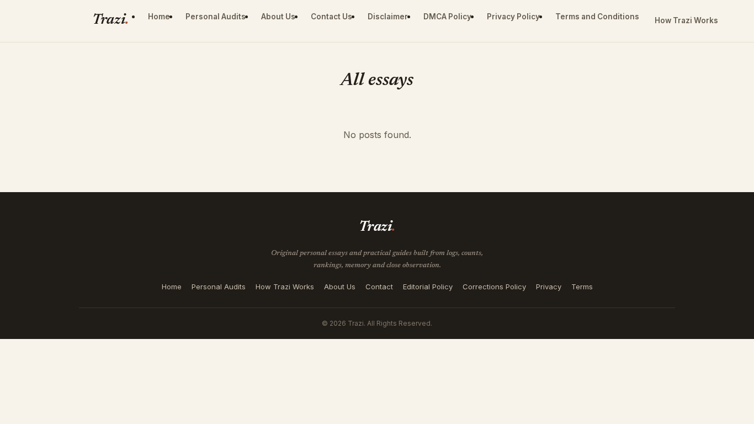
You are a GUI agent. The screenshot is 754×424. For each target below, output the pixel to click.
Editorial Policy (428, 286)
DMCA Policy (447, 16)
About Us (278, 16)
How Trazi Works (686, 20)
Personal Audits (215, 16)
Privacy (548, 286)
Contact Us (331, 16)
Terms (582, 286)
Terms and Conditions (597, 16)
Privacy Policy (513, 16)
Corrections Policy (494, 286)
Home (159, 16)
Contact (379, 286)
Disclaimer (388, 16)
